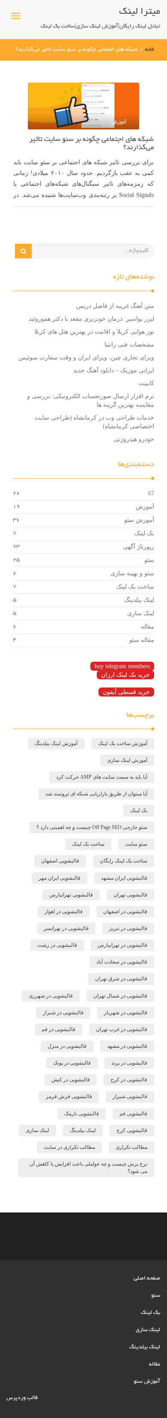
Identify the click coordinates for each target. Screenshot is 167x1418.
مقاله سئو (141, 640)
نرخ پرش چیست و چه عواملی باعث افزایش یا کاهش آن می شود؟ (88, 1167)
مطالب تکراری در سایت (69, 1147)
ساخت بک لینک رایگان (123, 861)
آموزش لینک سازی (127, 760)
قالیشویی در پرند (129, 1063)
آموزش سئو (139, 520)
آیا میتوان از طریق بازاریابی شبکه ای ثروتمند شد (96, 794)
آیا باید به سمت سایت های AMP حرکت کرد (101, 777)
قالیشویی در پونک (72, 1063)
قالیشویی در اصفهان (125, 912)
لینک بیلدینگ (139, 600)
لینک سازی (140, 613)
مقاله (147, 626)
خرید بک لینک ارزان (125, 675)
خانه (149, 50)
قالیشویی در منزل (67, 1046)
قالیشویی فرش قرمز (69, 1096)
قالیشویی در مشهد (127, 1046)
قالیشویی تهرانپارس (71, 895)
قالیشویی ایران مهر (60, 878)
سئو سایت (136, 844)
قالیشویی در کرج (128, 1080)
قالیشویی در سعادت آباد (121, 962)
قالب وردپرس (22, 1398)
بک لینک (144, 533)
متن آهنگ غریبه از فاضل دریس (115, 306)
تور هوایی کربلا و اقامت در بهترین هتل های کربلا (94, 331)
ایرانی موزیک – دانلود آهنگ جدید (113, 370)
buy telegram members (122, 666)
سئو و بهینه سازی (132, 573)
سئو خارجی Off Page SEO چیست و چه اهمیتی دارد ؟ (91, 827)
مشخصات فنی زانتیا (129, 344)
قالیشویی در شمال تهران (120, 996)
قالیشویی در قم (58, 1029)
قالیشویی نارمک (81, 1114)
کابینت (146, 383)
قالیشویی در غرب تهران (121, 1029)
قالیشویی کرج (131, 1130)
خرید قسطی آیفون (126, 692)
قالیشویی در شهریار (125, 1013)
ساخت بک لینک (135, 586)
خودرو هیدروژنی (133, 439)
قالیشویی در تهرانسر (66, 928)
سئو (149, 560)
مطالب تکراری (131, 1147)
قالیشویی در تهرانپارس (122, 945)
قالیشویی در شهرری (51, 996)
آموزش (145, 506)
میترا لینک (139, 12)
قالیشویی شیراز (130, 1096)
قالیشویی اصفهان (60, 861)
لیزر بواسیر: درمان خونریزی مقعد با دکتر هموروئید (91, 319)
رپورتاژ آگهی (138, 546)
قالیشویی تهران (130, 895)
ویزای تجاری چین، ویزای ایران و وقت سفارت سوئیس (86, 357)
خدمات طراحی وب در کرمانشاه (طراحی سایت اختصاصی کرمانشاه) (94, 422)
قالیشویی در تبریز (128, 928)
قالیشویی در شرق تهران (121, 979)
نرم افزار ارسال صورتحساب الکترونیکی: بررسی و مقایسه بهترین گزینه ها (90, 400)
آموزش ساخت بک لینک (122, 743)
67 (151, 493)
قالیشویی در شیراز (63, 1013)
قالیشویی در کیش (70, 1080)
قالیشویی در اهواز (64, 912)
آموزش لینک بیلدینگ (56, 743)
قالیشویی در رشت (57, 945)
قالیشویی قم (133, 1114)
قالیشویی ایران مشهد (124, 878)
